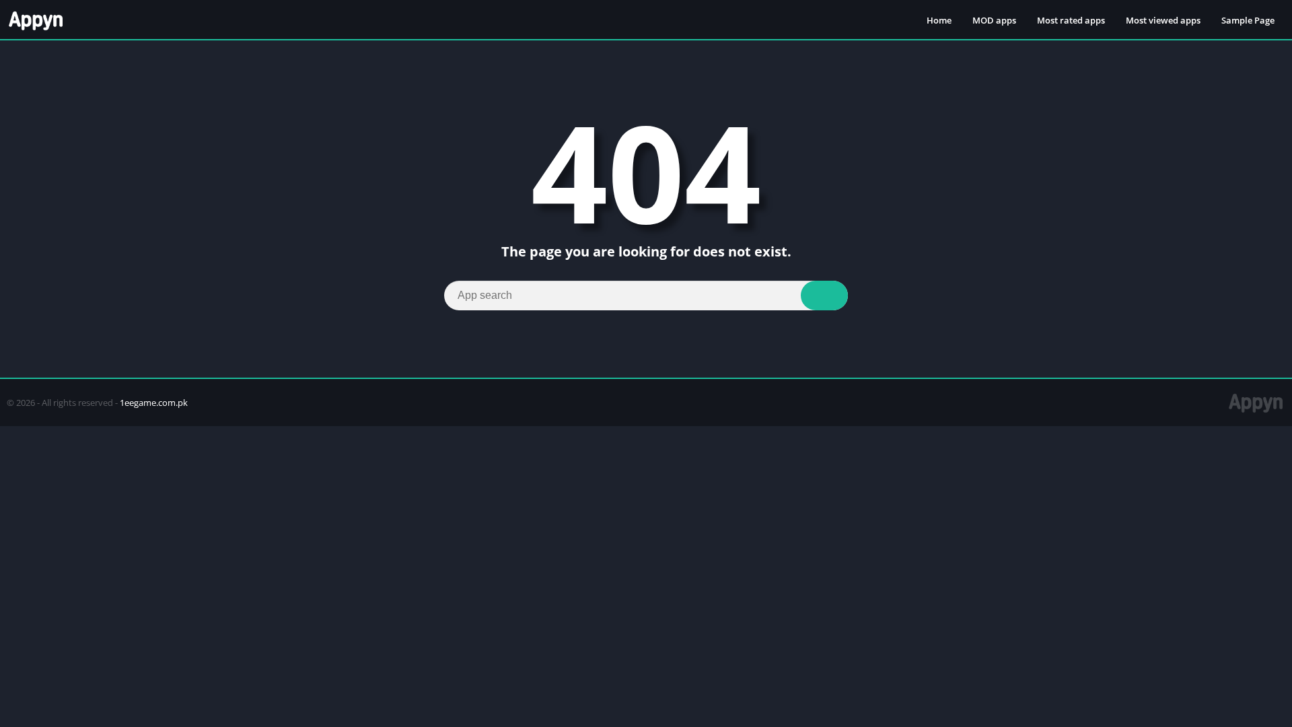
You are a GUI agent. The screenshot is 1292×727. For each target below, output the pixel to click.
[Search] (824, 295)
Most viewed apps (1163, 20)
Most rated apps (1071, 20)
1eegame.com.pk (154, 402)
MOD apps (994, 20)
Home (939, 20)
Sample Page (1248, 20)
